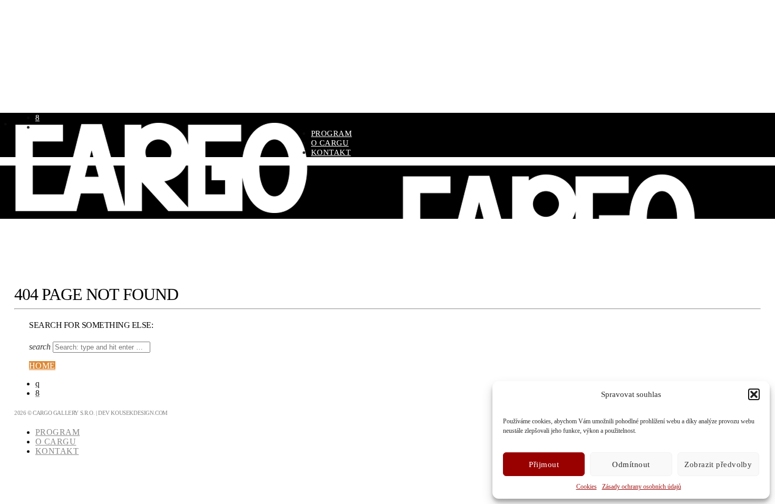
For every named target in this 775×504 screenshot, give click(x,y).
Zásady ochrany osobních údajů (641, 486)
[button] (754, 394)
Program (331, 133)
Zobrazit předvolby (718, 464)
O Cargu (329, 143)
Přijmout (544, 464)
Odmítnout (631, 464)
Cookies (586, 486)
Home (42, 365)
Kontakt (331, 152)
